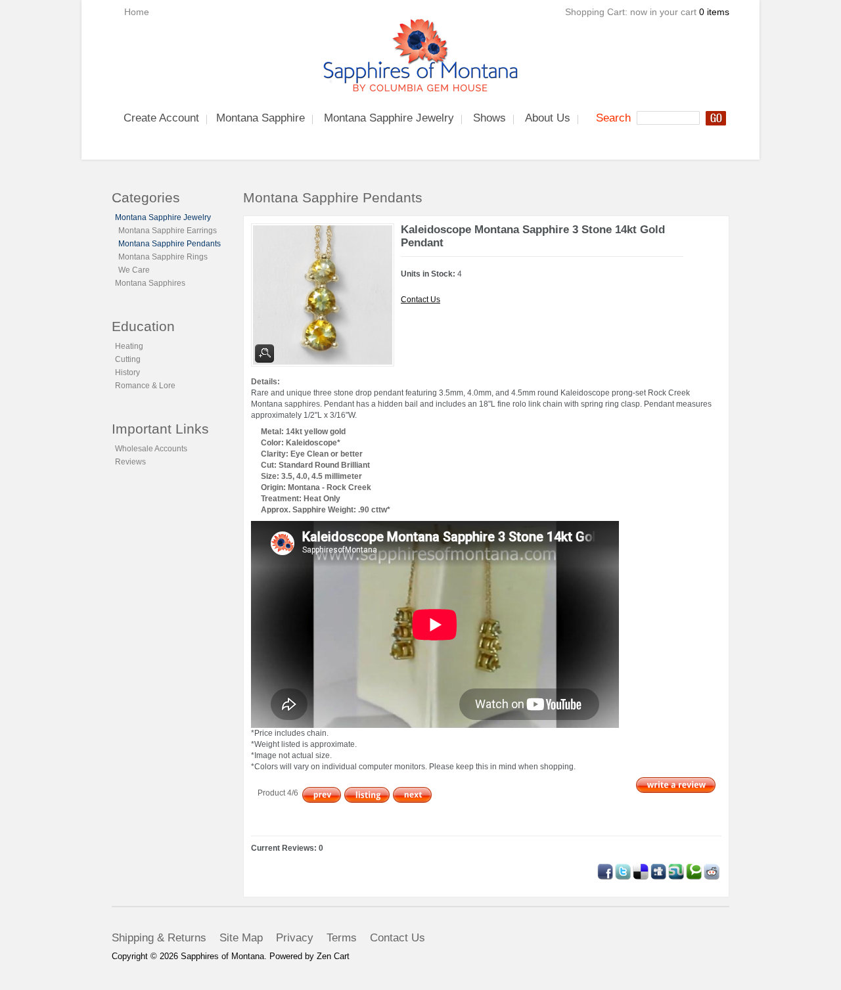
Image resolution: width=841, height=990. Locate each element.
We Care (134, 270)
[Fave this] (694, 869)
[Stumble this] (676, 869)
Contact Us (420, 299)
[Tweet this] (623, 869)
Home (136, 12)
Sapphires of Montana (222, 956)
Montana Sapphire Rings (163, 256)
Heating (129, 346)
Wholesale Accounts (151, 448)
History (127, 372)
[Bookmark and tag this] (711, 869)
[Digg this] (658, 869)
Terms (342, 938)
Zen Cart (333, 956)
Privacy (294, 938)
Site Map (241, 938)
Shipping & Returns (159, 938)
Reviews (130, 461)
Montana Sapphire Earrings (167, 230)
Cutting (128, 359)
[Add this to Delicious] (640, 869)
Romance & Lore (145, 385)
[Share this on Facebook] (605, 869)
